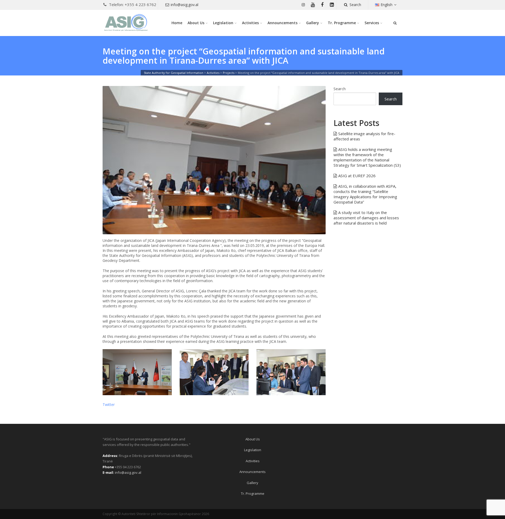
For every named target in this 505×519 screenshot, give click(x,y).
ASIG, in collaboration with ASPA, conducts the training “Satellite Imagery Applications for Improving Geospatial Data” (365, 194)
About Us (196, 22)
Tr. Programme (342, 22)
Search (355, 4)
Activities (250, 22)
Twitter (109, 404)
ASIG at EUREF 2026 (357, 175)
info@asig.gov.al (184, 4)
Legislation (223, 22)
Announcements (282, 22)
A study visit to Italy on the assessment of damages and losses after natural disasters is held (366, 218)
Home (176, 22)
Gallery (312, 22)
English (386, 4)
